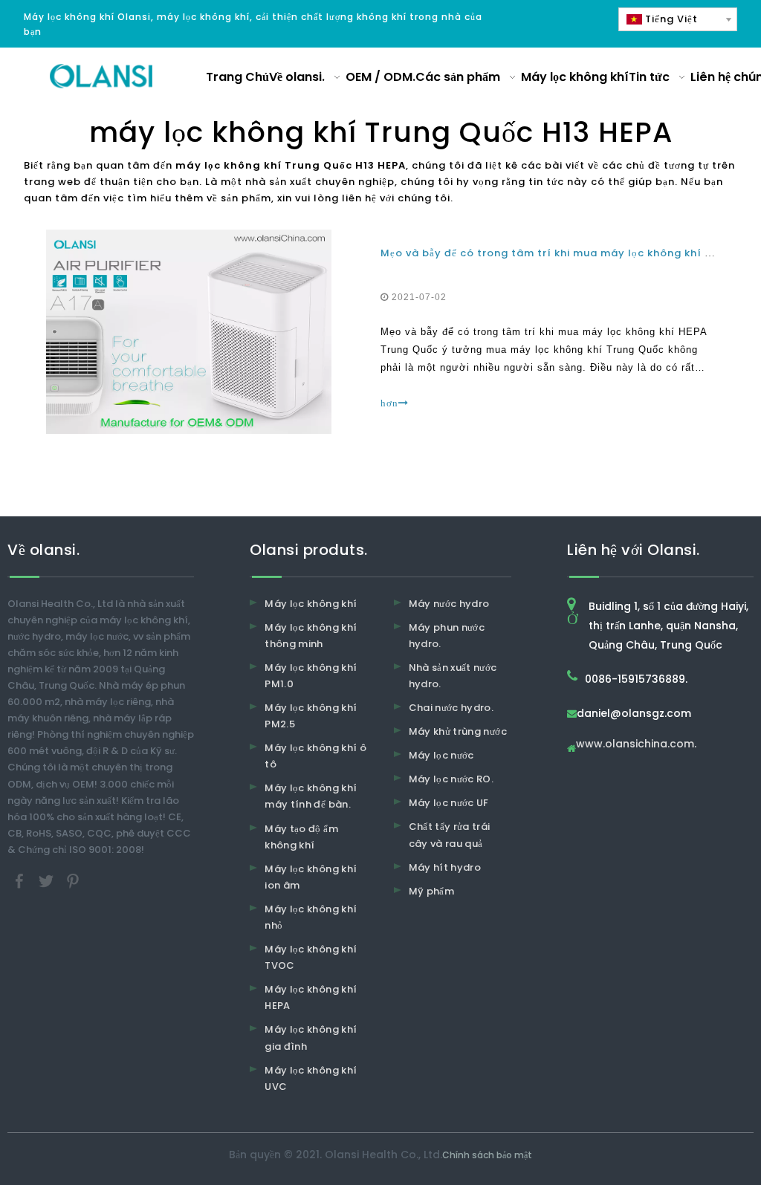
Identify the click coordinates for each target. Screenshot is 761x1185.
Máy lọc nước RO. (451, 779)
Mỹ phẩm (431, 891)
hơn (389, 403)
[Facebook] (20, 880)
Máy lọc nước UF (449, 803)
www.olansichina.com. (636, 744)
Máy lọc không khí (311, 604)
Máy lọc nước (441, 755)
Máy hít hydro (445, 867)
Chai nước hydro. (451, 708)
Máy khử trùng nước (458, 731)
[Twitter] (47, 880)
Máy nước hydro (449, 604)
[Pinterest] (73, 880)
